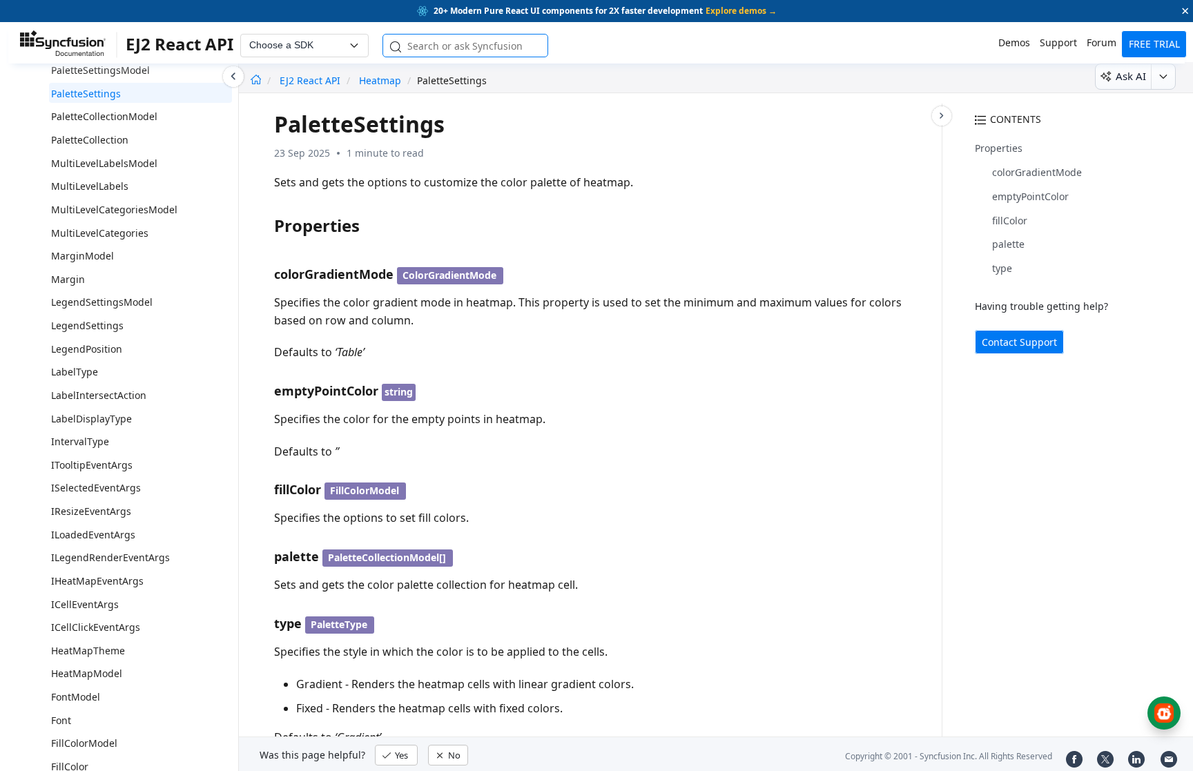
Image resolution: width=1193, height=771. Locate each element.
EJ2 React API (311, 80)
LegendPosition (86, 348)
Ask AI (1131, 76)
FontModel (75, 696)
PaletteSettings (86, 93)
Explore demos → (741, 11)
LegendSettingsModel (102, 302)
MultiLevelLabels (89, 186)
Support (1058, 42)
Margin (68, 279)
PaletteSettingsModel (100, 70)
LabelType (74, 371)
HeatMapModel (86, 673)
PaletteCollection (89, 139)
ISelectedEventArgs (96, 487)
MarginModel (82, 255)
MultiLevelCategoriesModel (114, 209)
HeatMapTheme (88, 650)
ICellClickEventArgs (95, 627)
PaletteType (339, 624)
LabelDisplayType (91, 418)
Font (61, 720)
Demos (1014, 42)
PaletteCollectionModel (104, 116)
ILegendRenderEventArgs (110, 557)
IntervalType (80, 441)
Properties (998, 148)
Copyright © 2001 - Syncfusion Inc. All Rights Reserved (948, 756)
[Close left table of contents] (233, 76)
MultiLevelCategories (99, 233)
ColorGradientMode (449, 275)
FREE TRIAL (1154, 43)
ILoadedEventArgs (93, 534)
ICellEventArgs (85, 604)
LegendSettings (87, 325)
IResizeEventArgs (91, 511)
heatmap (380, 80)
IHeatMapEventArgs (97, 580)
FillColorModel (84, 743)
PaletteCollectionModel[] (387, 557)
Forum (1101, 42)
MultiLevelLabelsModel (104, 163)
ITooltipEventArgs (92, 464)
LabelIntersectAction (98, 395)
